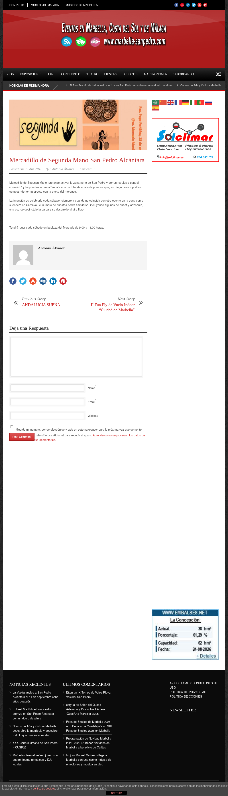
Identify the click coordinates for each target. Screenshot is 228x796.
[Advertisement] (185, 237)
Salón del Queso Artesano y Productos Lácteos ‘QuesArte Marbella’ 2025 (85, 709)
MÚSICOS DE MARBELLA (82, 5)
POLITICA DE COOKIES (186, 696)
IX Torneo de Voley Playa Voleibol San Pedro (88, 694)
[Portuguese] (201, 102)
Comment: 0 (85, 169)
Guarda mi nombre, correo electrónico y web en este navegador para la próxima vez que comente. (79, 429)
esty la (70, 704)
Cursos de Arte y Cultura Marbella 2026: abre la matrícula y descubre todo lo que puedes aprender (35, 730)
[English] (171, 102)
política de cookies (44, 788)
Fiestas (110, 74)
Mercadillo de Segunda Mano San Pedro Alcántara (77, 160)
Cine (51, 74)
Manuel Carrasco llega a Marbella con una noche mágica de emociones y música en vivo (88, 759)
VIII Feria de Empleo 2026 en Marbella (89, 728)
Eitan (69, 692)
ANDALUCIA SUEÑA (41, 304)
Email (91, 402)
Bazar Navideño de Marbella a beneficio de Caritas (88, 745)
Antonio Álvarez (63, 169)
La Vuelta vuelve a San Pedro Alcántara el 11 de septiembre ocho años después (35, 696)
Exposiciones (31, 74)
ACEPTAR (116, 793)
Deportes (130, 74)
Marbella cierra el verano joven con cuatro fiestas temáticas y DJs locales (35, 759)
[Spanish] (155, 107)
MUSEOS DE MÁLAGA (45, 5)
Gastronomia (155, 74)
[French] (178, 102)
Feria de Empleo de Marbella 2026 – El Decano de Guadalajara (88, 723)
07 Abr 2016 (33, 169)
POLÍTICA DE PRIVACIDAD (188, 692)
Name (91, 388)
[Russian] (208, 102)
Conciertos (71, 74)
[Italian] (193, 102)
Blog (10, 74)
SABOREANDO (183, 74)
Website (93, 415)
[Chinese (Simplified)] (163, 102)
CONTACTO (16, 5)
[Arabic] (155, 102)
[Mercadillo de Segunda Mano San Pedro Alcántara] (78, 125)
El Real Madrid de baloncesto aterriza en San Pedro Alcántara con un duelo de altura (110, 85)
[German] (186, 102)
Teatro (92, 74)
